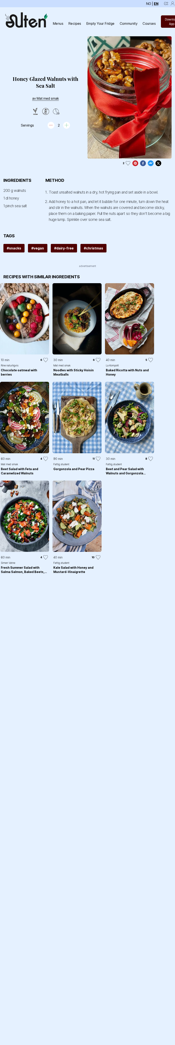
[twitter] (158, 163)
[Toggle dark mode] (166, 3)
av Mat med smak (45, 98)
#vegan (37, 248)
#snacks (14, 248)
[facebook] (143, 163)
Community (129, 23)
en (156, 3)
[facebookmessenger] (151, 163)
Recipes (75, 23)
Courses (149, 23)
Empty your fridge (100, 23)
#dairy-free (64, 248)
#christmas (93, 248)
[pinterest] (135, 163)
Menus (58, 23)
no (148, 3)
